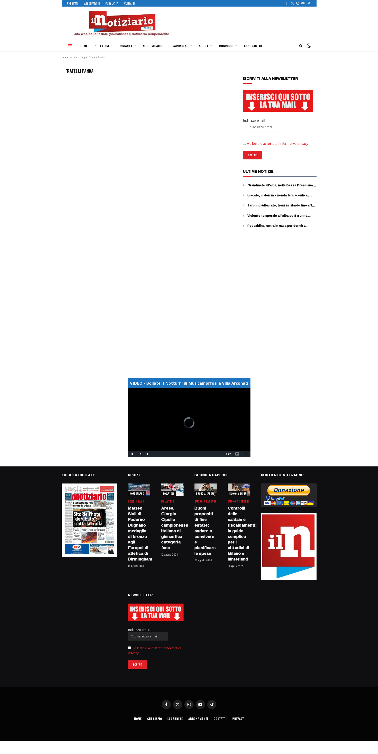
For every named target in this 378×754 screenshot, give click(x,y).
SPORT (203, 45)
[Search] (300, 46)
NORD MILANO (152, 45)
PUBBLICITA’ (112, 3)
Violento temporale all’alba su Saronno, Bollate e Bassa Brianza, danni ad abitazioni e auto (281, 215)
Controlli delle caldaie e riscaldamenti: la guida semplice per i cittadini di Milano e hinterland (239, 533)
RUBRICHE (226, 45)
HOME (84, 45)
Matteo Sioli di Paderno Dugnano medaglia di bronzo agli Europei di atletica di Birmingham (139, 533)
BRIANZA (126, 45)
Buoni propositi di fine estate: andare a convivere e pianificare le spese (205, 530)
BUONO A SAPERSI (205, 493)
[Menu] (70, 45)
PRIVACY (238, 718)
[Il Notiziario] (121, 23)
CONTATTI (129, 3)
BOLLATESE (102, 45)
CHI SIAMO (73, 3)
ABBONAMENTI (92, 3)
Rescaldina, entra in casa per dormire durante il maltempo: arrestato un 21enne (279, 225)
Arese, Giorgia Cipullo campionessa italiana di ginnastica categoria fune (172, 528)
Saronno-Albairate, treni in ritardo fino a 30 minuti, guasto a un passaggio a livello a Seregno (280, 205)
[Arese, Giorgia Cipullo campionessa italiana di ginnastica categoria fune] (172, 489)
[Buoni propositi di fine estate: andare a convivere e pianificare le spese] (205, 489)
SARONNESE (180, 45)
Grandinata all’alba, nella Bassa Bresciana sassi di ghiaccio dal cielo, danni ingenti (280, 185)
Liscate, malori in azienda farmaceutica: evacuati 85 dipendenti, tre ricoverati (277, 195)
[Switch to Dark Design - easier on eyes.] (308, 45)
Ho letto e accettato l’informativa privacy (277, 143)
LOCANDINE (175, 718)
